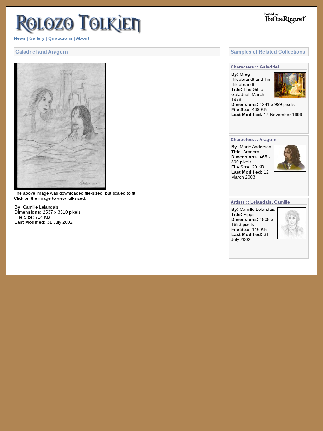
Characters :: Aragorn (254, 139)
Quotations (60, 38)
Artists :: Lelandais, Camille (260, 201)
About (82, 38)
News (20, 38)
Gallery (36, 38)
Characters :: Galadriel (255, 66)
